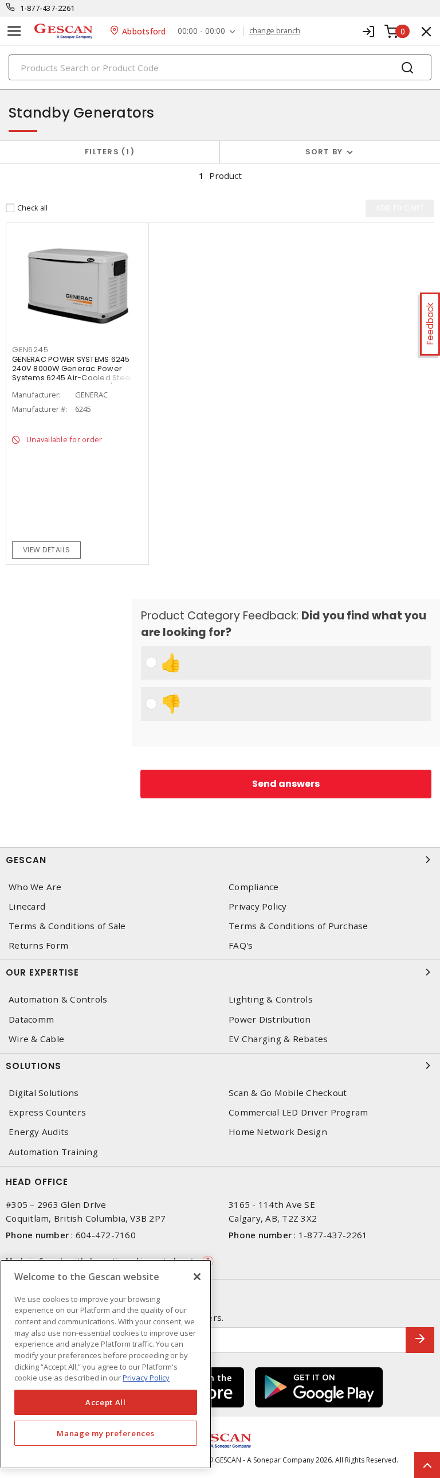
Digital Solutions (43, 1092)
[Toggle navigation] (14, 31)
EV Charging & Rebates (278, 1039)
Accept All (105, 1402)
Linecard (27, 906)
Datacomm (31, 1019)
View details (46, 550)
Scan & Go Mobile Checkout (288, 1092)
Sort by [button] (324, 152)
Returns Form (38, 945)
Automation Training (53, 1151)
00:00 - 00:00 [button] (201, 31)
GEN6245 (30, 349)
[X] (197, 1276)
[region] (105, 1364)
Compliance (254, 887)
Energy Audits (39, 1131)
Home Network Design (278, 1131)
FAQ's (241, 945)
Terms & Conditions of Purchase (298, 926)
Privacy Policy (258, 906)
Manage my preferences (105, 1433)
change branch (274, 31)
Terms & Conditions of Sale (67, 926)
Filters (107, 152)
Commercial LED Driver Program (298, 1112)
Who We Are (35, 887)
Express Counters (47, 1112)
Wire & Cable (36, 1039)
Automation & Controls (58, 999)
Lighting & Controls (271, 999)
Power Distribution (270, 1019)
